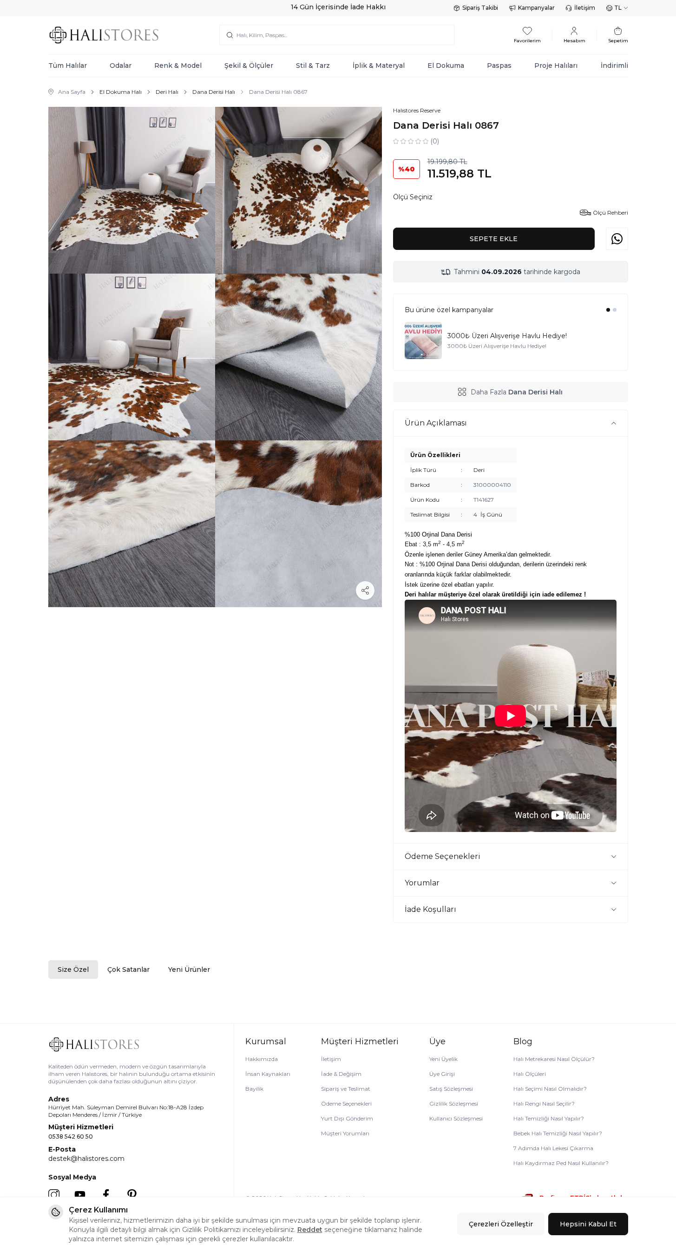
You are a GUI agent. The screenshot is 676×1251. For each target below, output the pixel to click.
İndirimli (614, 65)
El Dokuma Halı (120, 91)
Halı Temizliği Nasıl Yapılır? (548, 1118)
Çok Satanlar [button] (128, 969)
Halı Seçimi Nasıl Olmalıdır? (550, 1088)
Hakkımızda (261, 1058)
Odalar (120, 65)
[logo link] (104, 35)
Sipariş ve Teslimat (345, 1088)
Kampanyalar (536, 7)
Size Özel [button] (73, 969)
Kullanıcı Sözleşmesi (456, 1118)
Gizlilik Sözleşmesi (453, 1103)
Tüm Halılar (67, 65)
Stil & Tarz (313, 65)
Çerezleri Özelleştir (501, 1224)
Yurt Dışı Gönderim (347, 1118)
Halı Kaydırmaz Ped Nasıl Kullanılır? (561, 1162)
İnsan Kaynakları (267, 1073)
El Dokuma (445, 65)
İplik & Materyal (379, 65)
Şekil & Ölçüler (248, 65)
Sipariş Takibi (480, 7)
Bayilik (254, 1088)
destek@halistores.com (86, 1158)
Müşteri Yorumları (345, 1133)
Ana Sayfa (71, 91)
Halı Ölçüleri (529, 1073)
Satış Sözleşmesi (451, 1088)
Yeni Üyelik (443, 1058)
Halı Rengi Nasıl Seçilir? (544, 1103)
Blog (522, 1041)
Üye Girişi (442, 1073)
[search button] (229, 35)
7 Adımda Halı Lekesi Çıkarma (553, 1148)
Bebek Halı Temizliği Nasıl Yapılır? (557, 1133)
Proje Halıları (556, 65)
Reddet (309, 1229)
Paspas (499, 65)
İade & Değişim (341, 1073)
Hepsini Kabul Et (588, 1224)
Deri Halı (167, 91)
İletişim (584, 7)
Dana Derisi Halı (213, 91)
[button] (608, 310)
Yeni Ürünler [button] (189, 969)
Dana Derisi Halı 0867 (278, 91)
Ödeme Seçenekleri (346, 1103)
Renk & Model (178, 65)
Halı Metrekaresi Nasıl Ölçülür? (554, 1058)
